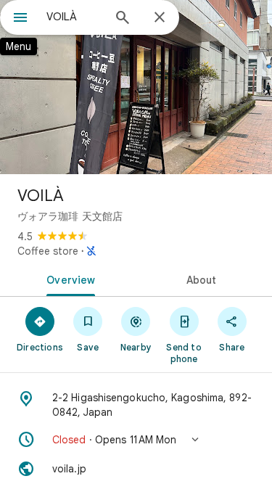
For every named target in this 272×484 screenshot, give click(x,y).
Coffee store (47, 251)
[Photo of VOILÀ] (136, 87)
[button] (136, 439)
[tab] (68, 278)
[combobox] (74, 16)
